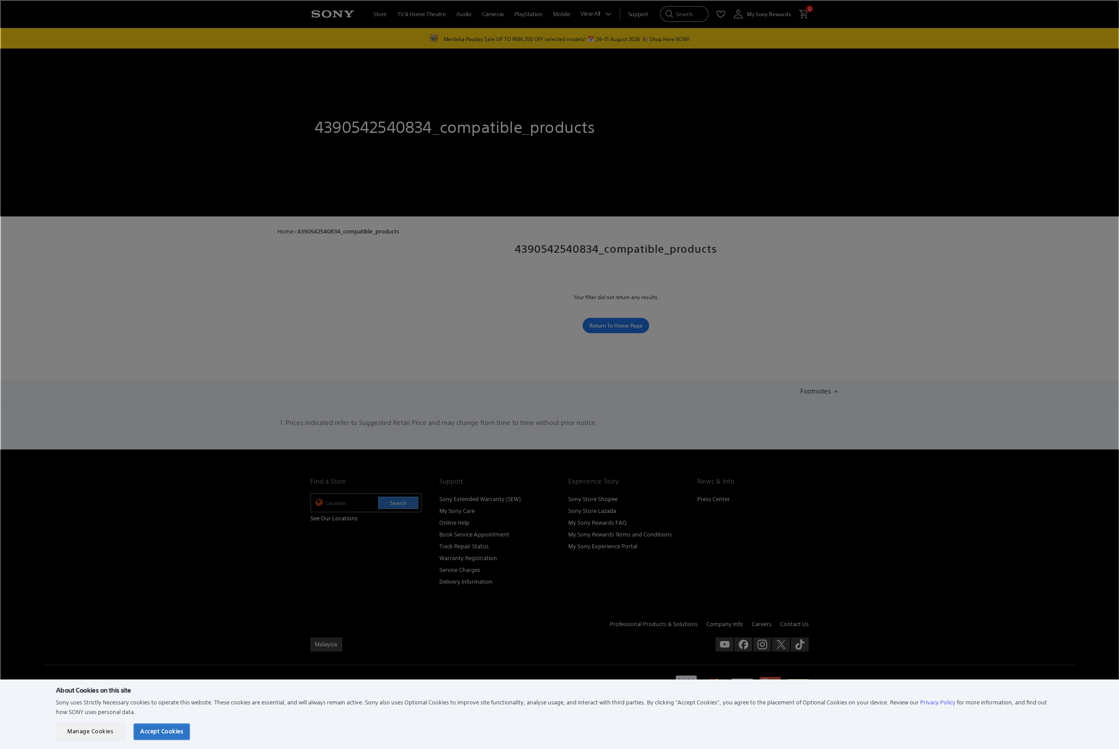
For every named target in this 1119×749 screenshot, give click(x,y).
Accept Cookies (161, 731)
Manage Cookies (90, 731)
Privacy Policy (938, 702)
